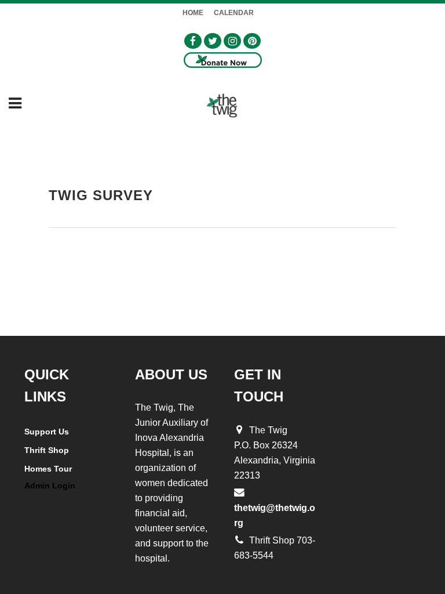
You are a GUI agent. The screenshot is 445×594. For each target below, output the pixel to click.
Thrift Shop (46, 450)
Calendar (234, 13)
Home (193, 13)
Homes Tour (48, 468)
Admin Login (49, 485)
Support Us (46, 431)
